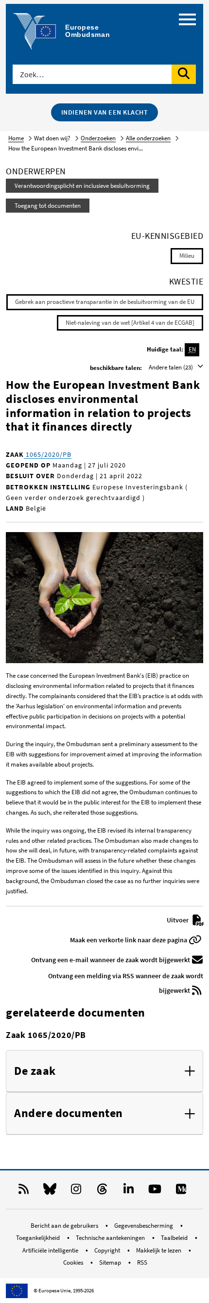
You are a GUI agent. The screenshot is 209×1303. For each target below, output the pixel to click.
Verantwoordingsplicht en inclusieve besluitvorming (82, 186)
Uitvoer (178, 920)
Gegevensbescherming (144, 1225)
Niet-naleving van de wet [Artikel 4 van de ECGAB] (130, 322)
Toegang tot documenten (48, 205)
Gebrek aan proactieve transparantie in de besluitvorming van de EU (104, 302)
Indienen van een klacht (104, 112)
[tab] (104, 1071)
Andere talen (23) (171, 367)
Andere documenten (68, 1113)
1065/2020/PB (47, 454)
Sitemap (110, 1262)
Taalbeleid (175, 1238)
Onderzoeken (98, 138)
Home (16, 138)
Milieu (186, 255)
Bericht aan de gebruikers (65, 1225)
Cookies (74, 1262)
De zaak (35, 1071)
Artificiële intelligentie (51, 1250)
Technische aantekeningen (111, 1238)
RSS (142, 1262)
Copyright (108, 1250)
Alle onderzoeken (148, 138)
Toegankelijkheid (38, 1238)
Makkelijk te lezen (159, 1250)
